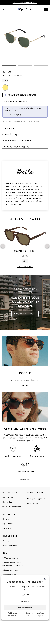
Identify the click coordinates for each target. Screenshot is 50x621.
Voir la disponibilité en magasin (22, 95)
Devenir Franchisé (9, 545)
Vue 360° (23, 101)
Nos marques (7, 497)
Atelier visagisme (13, 456)
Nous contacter (33, 503)
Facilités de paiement (24, 471)
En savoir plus (25, 479)
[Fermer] (45, 579)
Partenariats (7, 528)
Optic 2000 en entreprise (12, 506)
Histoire (5, 519)
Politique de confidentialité (12, 614)
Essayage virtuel (9, 101)
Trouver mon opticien (25, 313)
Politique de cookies (10, 570)
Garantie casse (37, 456)
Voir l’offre (25, 385)
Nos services (7, 502)
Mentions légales (9, 575)
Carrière (5, 541)
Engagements (7, 523)
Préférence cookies (10, 558)
